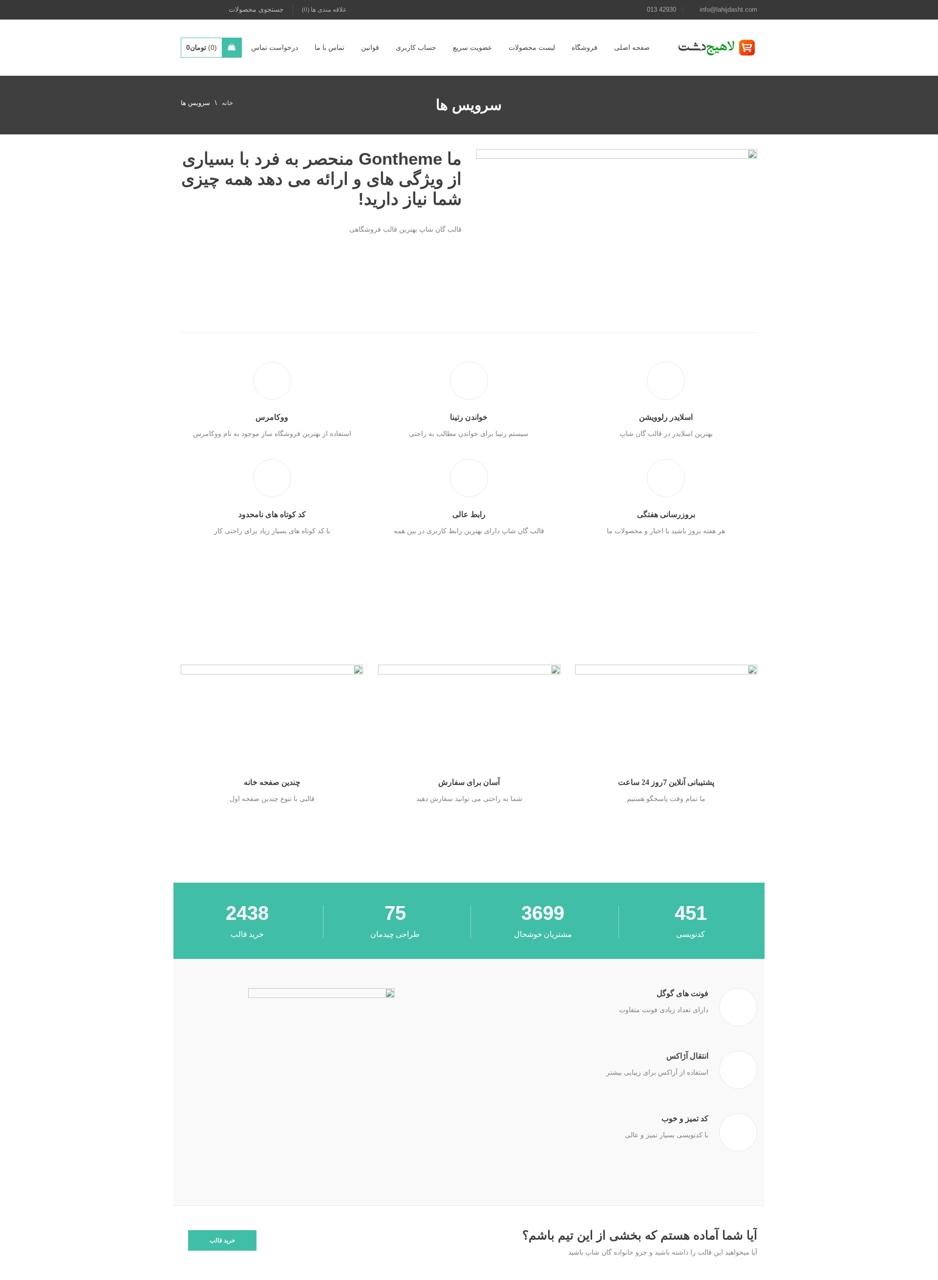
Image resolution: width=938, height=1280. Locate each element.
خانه (227, 103)
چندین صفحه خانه (272, 782)
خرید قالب (222, 1240)
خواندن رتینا (469, 417)
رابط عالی (469, 514)
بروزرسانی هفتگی (666, 514)
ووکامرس (272, 417)
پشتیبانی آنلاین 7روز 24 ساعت (666, 782)
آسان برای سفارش (469, 782)
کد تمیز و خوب (684, 1118)
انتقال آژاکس (687, 1056)
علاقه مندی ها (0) (324, 9)
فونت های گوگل (682, 993)
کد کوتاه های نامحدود (272, 514)
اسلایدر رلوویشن (666, 417)
